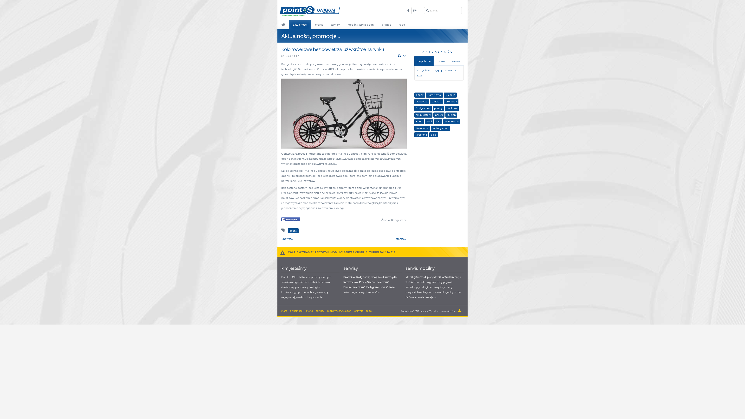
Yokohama (422, 128)
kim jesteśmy (293, 268)
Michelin (450, 95)
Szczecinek (374, 282)
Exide (419, 121)
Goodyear (422, 101)
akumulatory (423, 115)
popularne (424, 61)
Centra (439, 115)
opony (420, 95)
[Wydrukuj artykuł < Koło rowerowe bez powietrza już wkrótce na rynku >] (399, 56)
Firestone (421, 134)
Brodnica (349, 277)
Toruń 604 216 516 (382, 252)
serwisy (350, 268)
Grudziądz (389, 277)
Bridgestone (423, 108)
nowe (441, 61)
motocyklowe (440, 128)
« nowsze (287, 239)
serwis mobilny (420, 268)
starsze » (401, 239)
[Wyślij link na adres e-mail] (405, 56)
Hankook (452, 108)
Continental (434, 95)
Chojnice (376, 277)
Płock (362, 282)
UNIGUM (437, 101)
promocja (451, 101)
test (438, 121)
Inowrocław (350, 282)
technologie (451, 121)
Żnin (389, 287)
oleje (433, 134)
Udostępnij (291, 219)
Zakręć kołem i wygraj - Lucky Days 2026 (437, 73)
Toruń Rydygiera (368, 287)
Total (429, 121)
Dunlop (451, 115)
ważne (456, 61)
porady (438, 108)
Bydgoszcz (363, 277)
